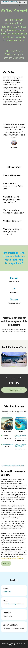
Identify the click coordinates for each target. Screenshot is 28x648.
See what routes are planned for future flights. (14, 390)
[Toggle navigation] (24, 2)
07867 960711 (16, 51)
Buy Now (6, 563)
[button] (14, 175)
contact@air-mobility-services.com (14, 56)
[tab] (14, 175)
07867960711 (7, 592)
